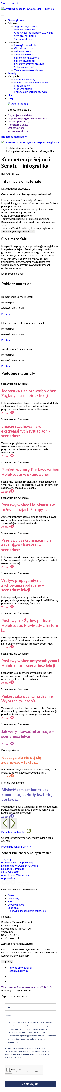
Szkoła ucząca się (24, 66)
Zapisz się (7, 961)
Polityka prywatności (20, 967)
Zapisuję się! (30, 1084)
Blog (10, 98)
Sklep (11, 94)
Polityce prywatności (13, 1057)
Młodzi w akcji (22, 51)
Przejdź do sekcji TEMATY (16, 846)
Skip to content (9, 2)
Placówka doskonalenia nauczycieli (27, 910)
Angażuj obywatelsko (26, 26)
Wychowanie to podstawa (28, 69)
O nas (11, 895)
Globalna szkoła (23, 48)
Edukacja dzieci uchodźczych (30, 91)
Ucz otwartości (23, 38)
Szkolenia (13, 907)
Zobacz (5, 412)
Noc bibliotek (22, 85)
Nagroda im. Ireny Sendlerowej (31, 82)
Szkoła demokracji (24, 54)
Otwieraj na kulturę (25, 35)
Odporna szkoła (23, 88)
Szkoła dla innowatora (26, 57)
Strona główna (16, 20)
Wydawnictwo (16, 904)
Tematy (12, 73)
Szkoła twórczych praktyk (29, 63)
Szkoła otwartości (24, 60)
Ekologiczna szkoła (25, 45)
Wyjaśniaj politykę (18, 130)
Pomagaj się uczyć (24, 29)
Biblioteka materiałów (14, 136)
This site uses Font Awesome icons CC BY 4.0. (26, 987)
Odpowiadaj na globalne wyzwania (33, 32)
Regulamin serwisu (18, 970)
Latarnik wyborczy (24, 79)
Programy (13, 898)
